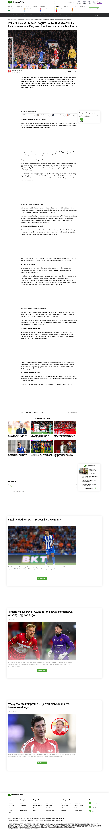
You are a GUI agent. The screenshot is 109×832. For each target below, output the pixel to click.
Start (9, 19)
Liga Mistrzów (50, 803)
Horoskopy (16, 820)
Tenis (25, 15)
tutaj (37, 828)
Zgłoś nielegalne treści (18, 491)
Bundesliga (49, 805)
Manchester (28, 412)
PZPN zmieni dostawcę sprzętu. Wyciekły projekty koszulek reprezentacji (40, 436)
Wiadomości (47, 820)
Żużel (37, 15)
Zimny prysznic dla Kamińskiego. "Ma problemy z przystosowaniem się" (64, 435)
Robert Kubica (64, 805)
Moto (80, 15)
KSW (10, 812)
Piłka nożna (19, 15)
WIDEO (59, 15)
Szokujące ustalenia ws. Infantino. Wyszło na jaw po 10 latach (17, 435)
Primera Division (37, 808)
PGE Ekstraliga (50, 810)
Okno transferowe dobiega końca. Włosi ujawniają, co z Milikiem (17, 455)
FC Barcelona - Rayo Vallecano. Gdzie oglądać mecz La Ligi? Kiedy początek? (42, 455)
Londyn (23, 412)
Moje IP (41, 820)
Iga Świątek (64, 808)
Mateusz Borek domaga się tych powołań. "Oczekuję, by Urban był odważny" (63, 456)
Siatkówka (31, 15)
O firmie (23, 818)
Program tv (23, 820)
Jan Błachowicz (78, 808)
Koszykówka (74, 15)
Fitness (10, 810)
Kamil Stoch (77, 803)
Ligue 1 (35, 810)
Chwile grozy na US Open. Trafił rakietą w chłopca (89, 481)
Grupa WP (17, 818)
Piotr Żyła (63, 810)
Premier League (21, 19)
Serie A (48, 808)
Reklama (55, 818)
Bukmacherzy (43, 15)
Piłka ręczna (66, 15)
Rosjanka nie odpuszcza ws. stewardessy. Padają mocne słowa (94, 471)
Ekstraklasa (36, 803)
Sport (53, 820)
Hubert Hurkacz (78, 810)
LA (84, 15)
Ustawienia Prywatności (46, 818)
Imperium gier (59, 820)
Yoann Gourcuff (36, 412)
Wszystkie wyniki (94, 8)
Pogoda (10, 820)
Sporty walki (52, 15)
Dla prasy (28, 818)
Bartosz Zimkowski (16, 70)
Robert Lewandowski (66, 803)
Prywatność (35, 818)
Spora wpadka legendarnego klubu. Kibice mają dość (90, 477)
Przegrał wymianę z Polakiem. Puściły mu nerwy (89, 485)
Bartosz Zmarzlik (78, 805)
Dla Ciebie (11, 15)
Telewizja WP (30, 820)
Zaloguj (99, 2)
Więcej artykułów (88, 488)
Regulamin (61, 818)
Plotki (36, 820)
